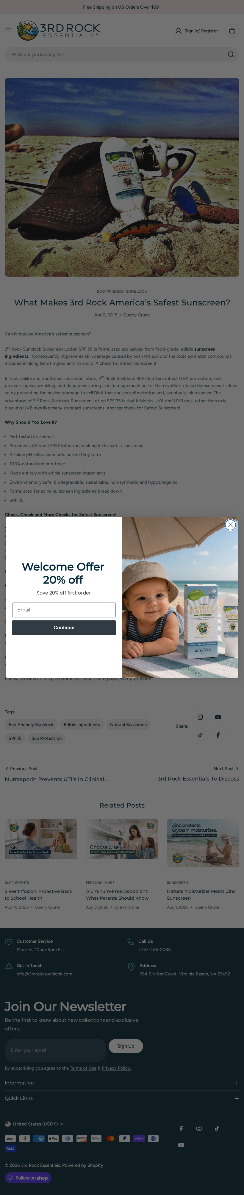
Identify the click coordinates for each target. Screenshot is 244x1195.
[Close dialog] (230, 525)
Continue (64, 627)
